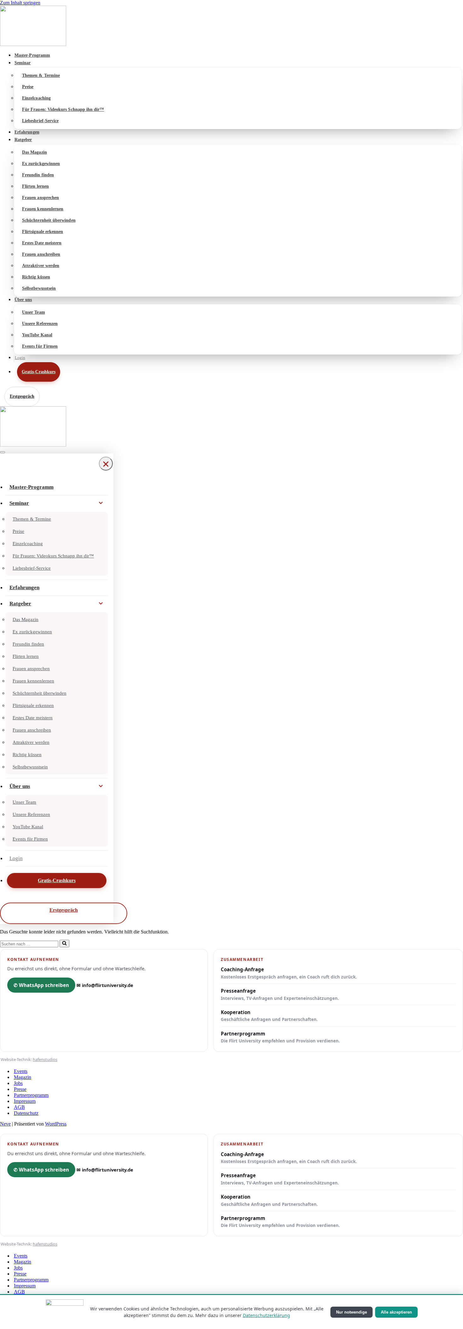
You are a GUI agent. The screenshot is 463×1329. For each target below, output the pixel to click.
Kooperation (269, 1015)
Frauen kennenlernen (42, 209)
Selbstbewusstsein (39, 288)
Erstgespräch (22, 396)
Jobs (18, 1083)
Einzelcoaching (36, 98)
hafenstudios (45, 1059)
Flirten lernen (35, 186)
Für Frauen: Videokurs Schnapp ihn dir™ (63, 109)
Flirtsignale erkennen (42, 231)
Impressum (25, 1101)
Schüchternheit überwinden (49, 220)
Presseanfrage (280, 994)
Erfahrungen (26, 132)
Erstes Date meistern (41, 243)
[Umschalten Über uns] (101, 786)
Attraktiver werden (40, 265)
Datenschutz (26, 1113)
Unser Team (33, 312)
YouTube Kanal (37, 335)
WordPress (55, 1124)
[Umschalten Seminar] (101, 503)
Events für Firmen (40, 346)
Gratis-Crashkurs (38, 371)
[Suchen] (64, 943)
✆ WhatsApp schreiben (41, 985)
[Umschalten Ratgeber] (101, 604)
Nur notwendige (351, 1312)
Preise (27, 86)
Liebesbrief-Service (40, 120)
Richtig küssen (36, 277)
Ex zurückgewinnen (41, 163)
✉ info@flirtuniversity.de (105, 985)
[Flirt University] (231, 26)
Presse (20, 1089)
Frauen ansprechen (40, 197)
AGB (19, 1107)
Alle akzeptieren (396, 1312)
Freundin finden (38, 175)
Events (20, 1071)
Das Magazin (34, 152)
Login (20, 358)
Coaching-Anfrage (289, 972)
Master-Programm (32, 55)
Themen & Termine (41, 75)
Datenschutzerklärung (266, 1315)
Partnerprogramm (280, 1037)
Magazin (22, 1077)
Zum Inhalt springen (20, 2)
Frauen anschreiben (41, 254)
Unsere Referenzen (40, 323)
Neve (5, 1124)
